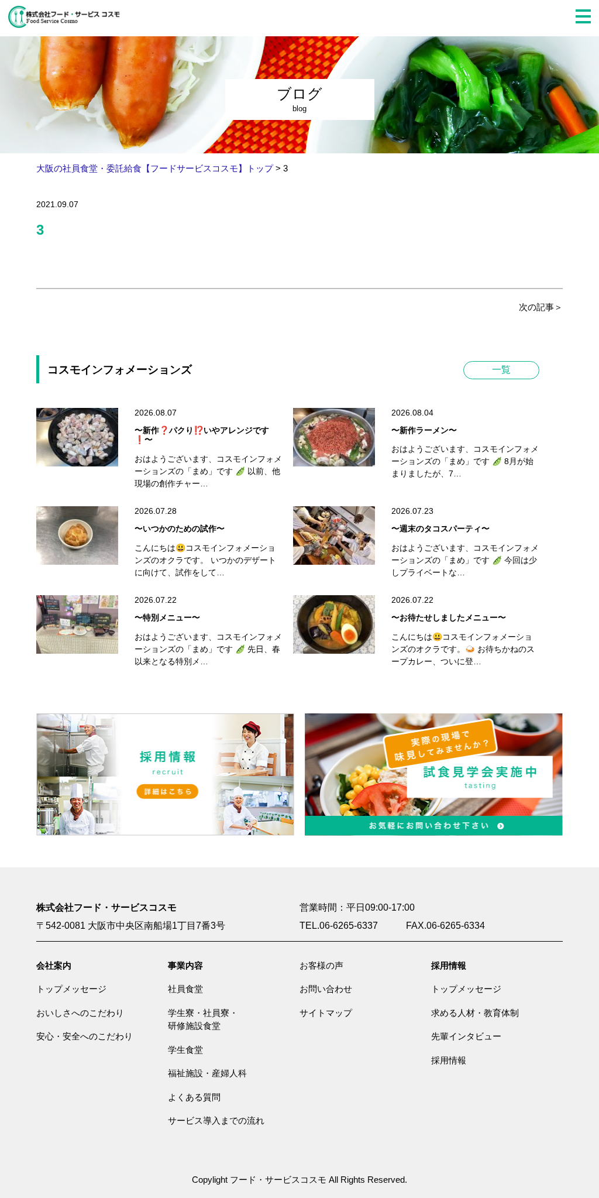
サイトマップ (326, 1013)
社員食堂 (185, 989)
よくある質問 (194, 1097)
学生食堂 (185, 1050)
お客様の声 (321, 965)
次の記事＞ (541, 307)
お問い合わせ (326, 989)
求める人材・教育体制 (475, 1013)
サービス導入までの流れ (216, 1120)
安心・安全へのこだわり (84, 1036)
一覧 (501, 370)
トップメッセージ (71, 989)
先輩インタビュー (466, 1036)
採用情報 (448, 965)
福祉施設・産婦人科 (207, 1073)
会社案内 (53, 965)
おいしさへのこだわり (80, 1013)
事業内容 (185, 965)
